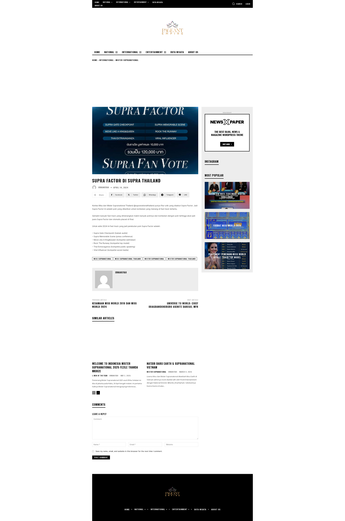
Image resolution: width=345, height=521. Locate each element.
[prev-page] (94, 392)
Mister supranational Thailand (182, 259)
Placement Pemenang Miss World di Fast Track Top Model (227, 256)
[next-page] (98, 392)
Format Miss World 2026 (227, 225)
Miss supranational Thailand (128, 259)
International (106, 60)
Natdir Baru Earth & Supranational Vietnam (171, 365)
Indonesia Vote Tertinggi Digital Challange (227, 195)
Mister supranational (154, 259)
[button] (237, 3)
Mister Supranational (127, 60)
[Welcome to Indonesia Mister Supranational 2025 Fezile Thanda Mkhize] (118, 343)
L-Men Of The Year (99, 375)
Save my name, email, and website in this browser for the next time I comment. (129, 451)
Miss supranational (102, 259)
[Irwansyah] (95, 187)
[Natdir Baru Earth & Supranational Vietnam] (172, 343)
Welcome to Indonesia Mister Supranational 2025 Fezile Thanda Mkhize (115, 367)
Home (94, 60)
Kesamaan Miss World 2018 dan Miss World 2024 (114, 305)
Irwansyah (103, 187)
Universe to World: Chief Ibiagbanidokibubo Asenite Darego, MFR (173, 305)
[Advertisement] (172, 84)
